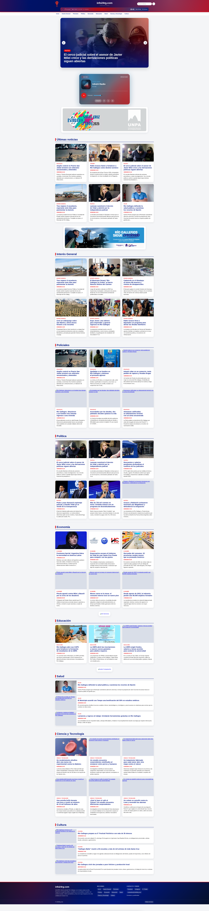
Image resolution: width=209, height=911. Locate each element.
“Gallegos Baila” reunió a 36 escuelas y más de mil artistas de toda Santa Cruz (108, 849)
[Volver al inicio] (57, 4)
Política (83, 13)
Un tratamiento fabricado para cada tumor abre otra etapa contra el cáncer (134, 762)
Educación (99, 13)
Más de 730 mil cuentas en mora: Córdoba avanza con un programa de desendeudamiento (102, 504)
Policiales (75, 13)
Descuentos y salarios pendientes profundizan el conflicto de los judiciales (134, 464)
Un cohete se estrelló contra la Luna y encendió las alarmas (135, 801)
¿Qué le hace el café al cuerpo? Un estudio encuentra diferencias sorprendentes (102, 802)
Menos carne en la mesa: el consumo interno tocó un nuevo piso (104, 594)
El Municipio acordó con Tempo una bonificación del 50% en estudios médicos (108, 700)
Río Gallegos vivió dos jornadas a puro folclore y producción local (104, 864)
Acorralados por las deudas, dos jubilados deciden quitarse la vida (103, 413)
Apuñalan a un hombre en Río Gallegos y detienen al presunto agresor (100, 373)
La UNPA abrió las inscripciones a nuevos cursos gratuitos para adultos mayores (102, 649)
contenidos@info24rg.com (134, 892)
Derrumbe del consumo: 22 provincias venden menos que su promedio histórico (134, 555)
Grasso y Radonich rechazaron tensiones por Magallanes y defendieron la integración (136, 504)
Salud (106, 13)
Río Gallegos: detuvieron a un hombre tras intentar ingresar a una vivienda (66, 413)
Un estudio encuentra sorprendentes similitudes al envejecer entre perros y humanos (103, 762)
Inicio (57, 13)
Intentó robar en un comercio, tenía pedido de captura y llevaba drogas (137, 372)
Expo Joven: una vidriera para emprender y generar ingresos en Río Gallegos (100, 322)
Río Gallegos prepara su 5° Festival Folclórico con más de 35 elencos (105, 833)
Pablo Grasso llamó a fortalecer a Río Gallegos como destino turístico (104, 167)
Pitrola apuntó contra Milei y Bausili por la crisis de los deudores (71, 594)
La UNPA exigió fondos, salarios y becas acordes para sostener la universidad (135, 649)
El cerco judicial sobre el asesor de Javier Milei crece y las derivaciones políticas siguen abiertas (138, 168)
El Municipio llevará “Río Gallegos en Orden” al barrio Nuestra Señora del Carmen (101, 282)
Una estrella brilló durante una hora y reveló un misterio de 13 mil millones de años (68, 802)
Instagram (137, 889)
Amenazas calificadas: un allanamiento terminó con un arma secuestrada (133, 413)
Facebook (130, 889)
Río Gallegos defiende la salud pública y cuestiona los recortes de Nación (134, 208)
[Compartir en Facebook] (104, 100)
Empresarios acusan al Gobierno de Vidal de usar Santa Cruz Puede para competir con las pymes (103, 555)
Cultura (127, 13)
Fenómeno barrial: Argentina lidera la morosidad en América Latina (70, 554)
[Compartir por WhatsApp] (112, 100)
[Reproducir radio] (83, 95)
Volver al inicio (149, 901)
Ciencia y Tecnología (116, 13)
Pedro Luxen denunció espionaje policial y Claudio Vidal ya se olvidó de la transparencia (69, 504)
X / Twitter (145, 889)
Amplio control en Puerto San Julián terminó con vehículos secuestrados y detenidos (68, 168)
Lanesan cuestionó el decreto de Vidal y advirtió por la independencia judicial (101, 208)
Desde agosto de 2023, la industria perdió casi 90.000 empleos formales (138, 594)
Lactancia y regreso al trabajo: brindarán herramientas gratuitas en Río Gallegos (109, 716)
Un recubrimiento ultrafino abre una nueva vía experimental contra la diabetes (69, 762)
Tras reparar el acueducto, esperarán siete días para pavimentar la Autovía (67, 208)
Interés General (66, 13)
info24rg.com (104, 2)
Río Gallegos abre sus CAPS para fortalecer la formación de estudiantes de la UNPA (68, 649)
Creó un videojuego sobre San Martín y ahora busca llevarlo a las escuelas (67, 322)
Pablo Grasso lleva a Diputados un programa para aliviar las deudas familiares (135, 322)
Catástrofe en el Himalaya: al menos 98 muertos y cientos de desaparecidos (134, 282)
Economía (90, 13)
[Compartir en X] (108, 100)
